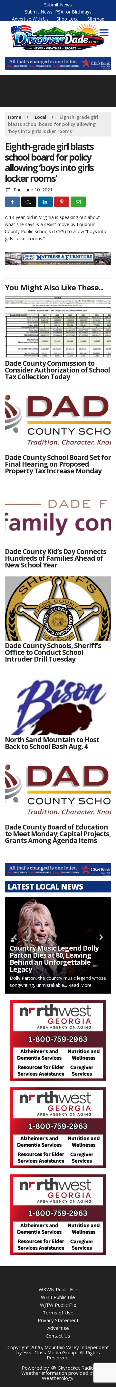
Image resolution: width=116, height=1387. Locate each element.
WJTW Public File (58, 1305)
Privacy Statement (58, 1320)
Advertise (58, 1328)
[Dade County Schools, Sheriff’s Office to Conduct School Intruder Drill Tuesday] (58, 608)
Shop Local (68, 19)
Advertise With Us (30, 19)
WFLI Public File (58, 1297)
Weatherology (57, 1378)
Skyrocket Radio (75, 1368)
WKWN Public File (58, 1289)
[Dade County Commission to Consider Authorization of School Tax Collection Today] (58, 326)
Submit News (58, 5)
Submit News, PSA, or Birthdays (58, 12)
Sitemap (95, 19)
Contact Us (58, 1335)
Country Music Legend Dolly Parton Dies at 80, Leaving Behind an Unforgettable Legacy (54, 959)
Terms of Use (58, 1312)
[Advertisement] (58, 63)
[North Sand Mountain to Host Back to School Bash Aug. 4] (58, 703)
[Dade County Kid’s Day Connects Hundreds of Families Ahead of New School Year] (58, 514)
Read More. (80, 985)
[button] (104, 33)
